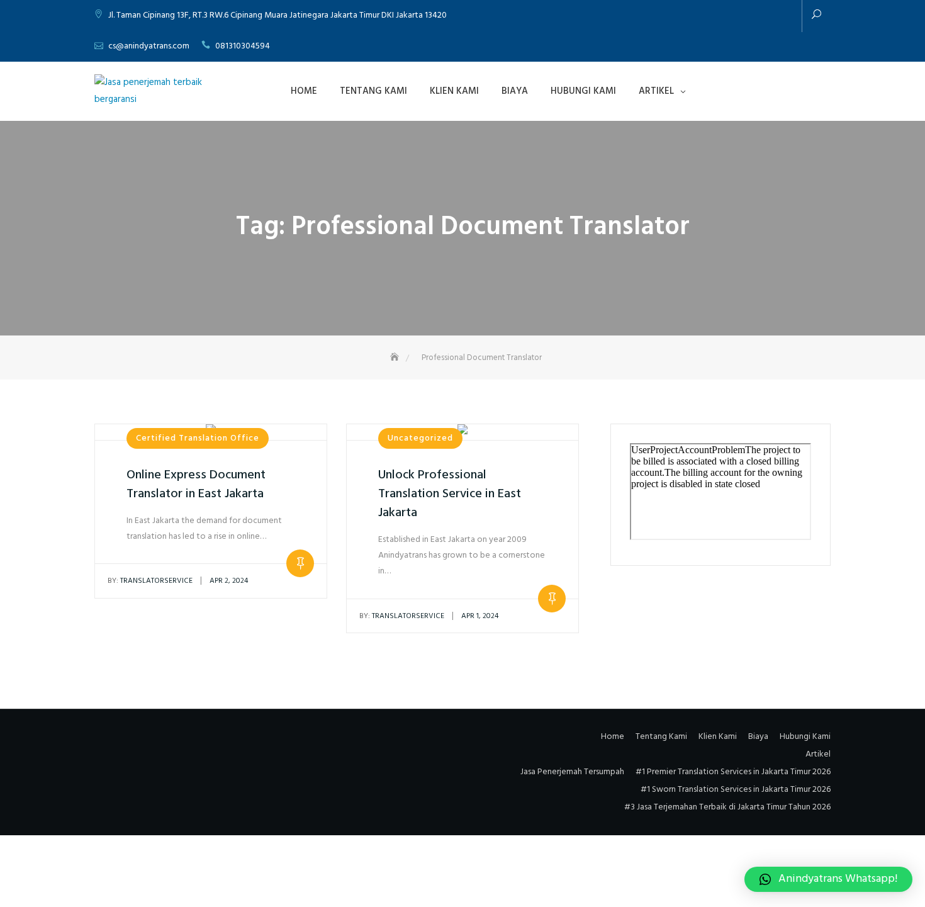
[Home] (396, 357)
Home (304, 91)
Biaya (515, 91)
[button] (828, 879)
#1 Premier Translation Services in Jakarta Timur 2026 (733, 772)
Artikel (656, 91)
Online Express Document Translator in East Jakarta (196, 484)
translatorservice (150, 581)
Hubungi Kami (583, 91)
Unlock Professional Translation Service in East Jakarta (449, 494)
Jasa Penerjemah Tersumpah (572, 772)
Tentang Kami (373, 91)
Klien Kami (454, 91)
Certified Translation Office (197, 438)
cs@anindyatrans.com (148, 46)
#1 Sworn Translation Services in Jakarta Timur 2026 (736, 789)
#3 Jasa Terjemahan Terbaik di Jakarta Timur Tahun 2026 (727, 807)
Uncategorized (420, 438)
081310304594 (242, 46)
